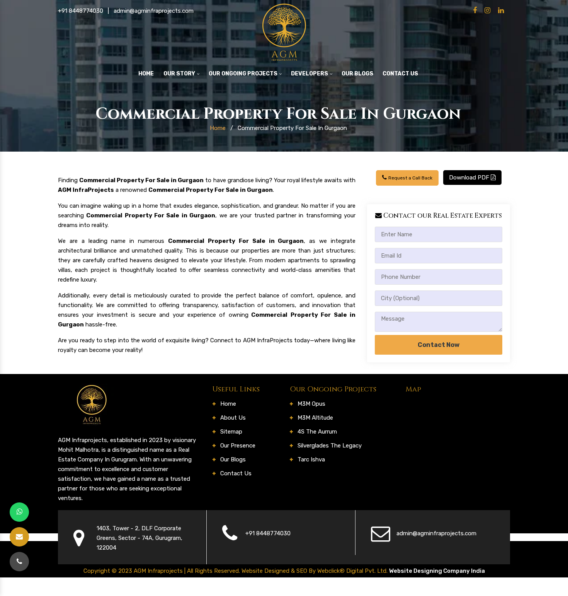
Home (146, 73)
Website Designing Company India (437, 570)
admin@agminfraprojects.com (154, 10)
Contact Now (438, 344)
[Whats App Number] (19, 512)
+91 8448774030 (80, 10)
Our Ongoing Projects (244, 73)
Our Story (179, 73)
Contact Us (400, 73)
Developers (310, 73)
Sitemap (231, 431)
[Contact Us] (19, 561)
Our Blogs (357, 73)
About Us (233, 417)
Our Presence (237, 445)
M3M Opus (311, 403)
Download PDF (470, 177)
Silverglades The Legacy (330, 445)
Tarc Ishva (311, 459)
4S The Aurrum (317, 431)
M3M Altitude (315, 417)
